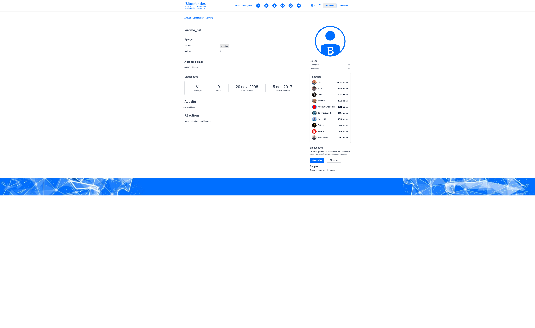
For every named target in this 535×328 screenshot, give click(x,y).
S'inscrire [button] (334, 160)
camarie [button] (321, 101)
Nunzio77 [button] (322, 119)
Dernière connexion (282, 90)
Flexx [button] (320, 82)
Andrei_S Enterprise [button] (326, 107)
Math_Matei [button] (323, 137)
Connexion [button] (317, 160)
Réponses (330, 69)
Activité (314, 61)
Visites (218, 90)
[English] (196, 5)
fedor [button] (320, 94)
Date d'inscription (247, 90)
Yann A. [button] (321, 131)
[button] (314, 82)
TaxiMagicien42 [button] (324, 113)
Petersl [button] (321, 125)
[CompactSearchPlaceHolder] (320, 5)
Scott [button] (320, 88)
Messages (198, 90)
